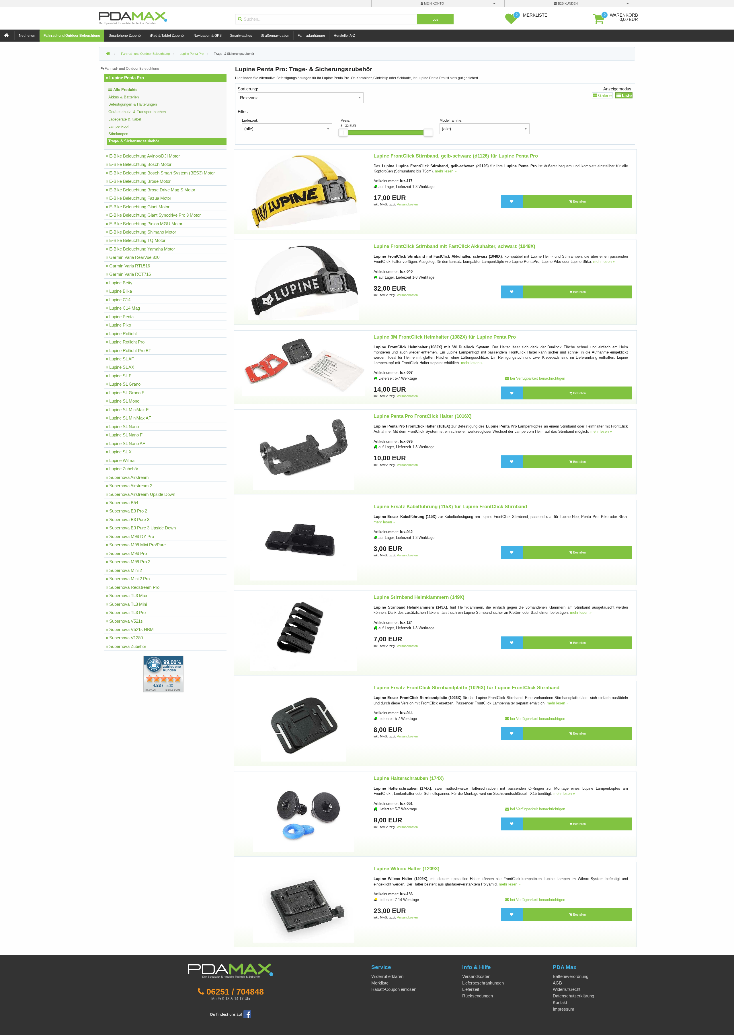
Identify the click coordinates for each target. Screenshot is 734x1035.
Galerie (604, 95)
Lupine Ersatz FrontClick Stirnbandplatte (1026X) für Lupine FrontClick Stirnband (466, 687)
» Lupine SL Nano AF (125, 443)
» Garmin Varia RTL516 (128, 265)
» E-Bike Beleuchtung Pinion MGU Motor (144, 223)
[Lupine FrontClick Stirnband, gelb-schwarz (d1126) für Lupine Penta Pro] (303, 191)
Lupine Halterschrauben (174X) (409, 778)
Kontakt (560, 1002)
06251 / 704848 (235, 991)
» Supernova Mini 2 (124, 570)
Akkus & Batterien (123, 97)
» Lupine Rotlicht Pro (125, 341)
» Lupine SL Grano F (125, 392)
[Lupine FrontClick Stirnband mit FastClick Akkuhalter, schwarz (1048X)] (303, 282)
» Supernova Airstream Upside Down (140, 494)
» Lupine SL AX (120, 367)
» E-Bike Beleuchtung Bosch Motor (138, 164)
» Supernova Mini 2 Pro (128, 578)
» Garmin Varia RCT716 (128, 274)
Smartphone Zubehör (125, 36)
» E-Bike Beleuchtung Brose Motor (138, 181)
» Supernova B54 (122, 502)
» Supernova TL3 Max (126, 595)
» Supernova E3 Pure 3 (127, 519)
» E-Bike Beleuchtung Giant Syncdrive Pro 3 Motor (153, 215)
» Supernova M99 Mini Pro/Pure (136, 544)
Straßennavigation (275, 36)
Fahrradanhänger (311, 36)
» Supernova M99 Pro (126, 553)
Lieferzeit (470, 989)
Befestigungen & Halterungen (132, 104)
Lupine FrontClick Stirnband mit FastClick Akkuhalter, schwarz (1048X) (454, 246)
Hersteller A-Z (344, 36)
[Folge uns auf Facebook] (230, 1013)
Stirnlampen (118, 134)
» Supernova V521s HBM (130, 629)
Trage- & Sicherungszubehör (234, 53)
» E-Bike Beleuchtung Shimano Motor (141, 232)
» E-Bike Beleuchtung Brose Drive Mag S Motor (150, 189)
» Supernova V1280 (124, 637)
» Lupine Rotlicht (121, 333)
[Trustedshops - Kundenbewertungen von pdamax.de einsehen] (142, 673)
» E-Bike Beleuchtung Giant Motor (137, 206)
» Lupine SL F (118, 375)
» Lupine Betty (119, 282)
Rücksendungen (477, 995)
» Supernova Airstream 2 (129, 485)
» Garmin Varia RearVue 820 (132, 257)
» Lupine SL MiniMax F (127, 409)
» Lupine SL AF (120, 358)
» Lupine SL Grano (123, 384)
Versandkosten (407, 204)
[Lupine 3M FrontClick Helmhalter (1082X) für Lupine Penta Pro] (303, 365)
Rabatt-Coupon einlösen (393, 989)
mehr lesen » (445, 171)
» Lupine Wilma (120, 460)
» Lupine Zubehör (122, 468)
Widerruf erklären (387, 976)
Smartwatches (241, 36)
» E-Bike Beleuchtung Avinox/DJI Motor (143, 156)
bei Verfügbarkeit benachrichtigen (537, 378)
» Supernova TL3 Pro (126, 612)
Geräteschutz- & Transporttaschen (137, 112)
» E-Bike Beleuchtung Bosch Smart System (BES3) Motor (160, 172)
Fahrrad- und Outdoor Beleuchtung (72, 36)
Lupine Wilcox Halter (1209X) (407, 868)
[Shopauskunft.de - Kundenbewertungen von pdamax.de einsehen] (163, 673)
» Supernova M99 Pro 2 (128, 561)
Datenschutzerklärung (573, 995)
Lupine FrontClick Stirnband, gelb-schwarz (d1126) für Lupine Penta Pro (456, 156)
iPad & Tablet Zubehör (167, 36)
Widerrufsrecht (566, 989)
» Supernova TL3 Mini (126, 604)
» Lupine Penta (120, 316)
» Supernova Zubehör (126, 646)
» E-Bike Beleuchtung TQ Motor (135, 240)
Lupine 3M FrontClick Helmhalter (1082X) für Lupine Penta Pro (445, 337)
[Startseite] (7, 36)
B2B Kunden (567, 3)
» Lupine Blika (119, 291)
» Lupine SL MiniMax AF (128, 417)
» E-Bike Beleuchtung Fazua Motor (138, 198)
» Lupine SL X (119, 451)
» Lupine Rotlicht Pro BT (128, 350)
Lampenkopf (118, 126)
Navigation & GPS (208, 36)
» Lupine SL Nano (122, 426)
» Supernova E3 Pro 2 (126, 510)
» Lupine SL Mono (122, 401)
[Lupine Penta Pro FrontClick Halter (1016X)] (304, 451)
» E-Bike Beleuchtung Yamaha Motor (140, 248)
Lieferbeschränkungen (483, 982)
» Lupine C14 (118, 299)
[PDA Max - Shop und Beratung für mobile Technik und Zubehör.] (108, 54)
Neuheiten (27, 36)
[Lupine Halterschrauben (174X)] (304, 813)
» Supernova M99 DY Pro (130, 536)
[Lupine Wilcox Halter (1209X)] (304, 904)
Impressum (563, 1009)
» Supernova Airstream (127, 477)
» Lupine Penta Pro (125, 77)
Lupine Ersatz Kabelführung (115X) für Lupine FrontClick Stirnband (450, 506)
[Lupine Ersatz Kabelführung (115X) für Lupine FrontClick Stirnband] (303, 542)
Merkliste (380, 982)
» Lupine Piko (118, 325)
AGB (557, 982)
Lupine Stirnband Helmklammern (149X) (419, 597)
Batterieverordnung (570, 976)
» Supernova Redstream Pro (132, 587)
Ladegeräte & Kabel (124, 119)
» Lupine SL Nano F (124, 434)
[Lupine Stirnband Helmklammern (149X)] (303, 632)
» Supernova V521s (124, 621)
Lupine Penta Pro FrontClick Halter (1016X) (423, 416)
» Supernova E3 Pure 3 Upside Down (141, 527)
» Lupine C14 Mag (123, 308)
